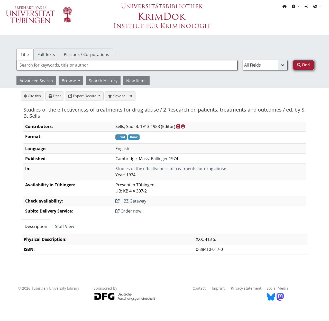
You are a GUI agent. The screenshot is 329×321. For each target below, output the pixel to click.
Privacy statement (246, 288)
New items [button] (136, 81)
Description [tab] (36, 226)
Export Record (84, 96)
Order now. (131, 211)
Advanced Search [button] (36, 81)
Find (305, 64)
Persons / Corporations (86, 54)
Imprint (218, 288)
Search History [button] (103, 81)
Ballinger (159, 158)
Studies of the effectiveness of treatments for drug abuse (170, 168)
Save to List (122, 96)
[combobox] (126, 65)
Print (56, 96)
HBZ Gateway (133, 201)
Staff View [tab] (64, 226)
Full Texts (46, 54)
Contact (199, 288)
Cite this (34, 96)
